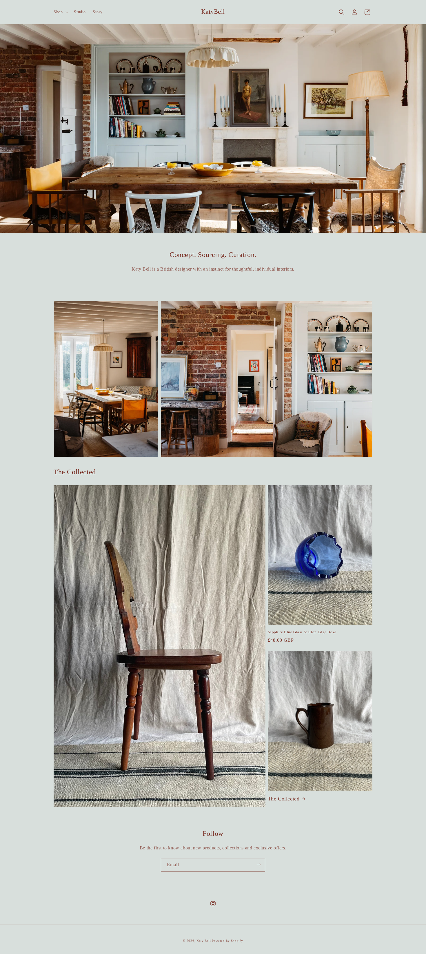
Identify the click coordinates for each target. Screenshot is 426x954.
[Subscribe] (258, 865)
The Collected (284, 799)
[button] (60, 12)
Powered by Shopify (227, 940)
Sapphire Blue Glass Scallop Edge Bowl (302, 632)
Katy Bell (203, 940)
